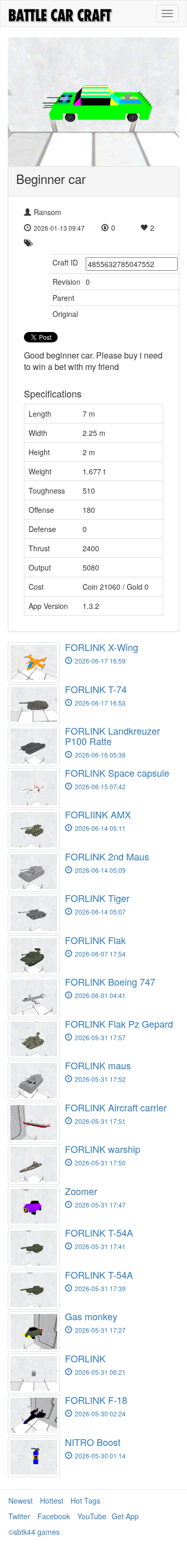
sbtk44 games (37, 1532)
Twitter (19, 1516)
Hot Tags (85, 1500)
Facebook (53, 1516)
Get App (125, 1516)
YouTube (91, 1516)
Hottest (51, 1500)
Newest (20, 1500)
